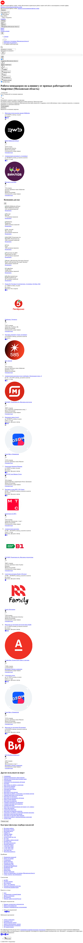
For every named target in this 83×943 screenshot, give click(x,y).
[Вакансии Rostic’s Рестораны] (43, 595)
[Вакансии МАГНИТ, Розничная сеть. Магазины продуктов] (43, 391)
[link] (3, 24)
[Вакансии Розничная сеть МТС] (43, 505)
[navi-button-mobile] (2, 33)
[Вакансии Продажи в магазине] (43, 171)
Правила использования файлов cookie (28, 8)
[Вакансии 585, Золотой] (43, 350)
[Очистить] (3, 53)
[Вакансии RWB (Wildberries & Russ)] (43, 130)
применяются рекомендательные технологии (32, 929)
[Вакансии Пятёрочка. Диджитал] (43, 305)
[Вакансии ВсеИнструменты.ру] (43, 744)
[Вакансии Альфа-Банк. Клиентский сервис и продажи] (43, 646)
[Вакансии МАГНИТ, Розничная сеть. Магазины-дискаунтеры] (43, 546)
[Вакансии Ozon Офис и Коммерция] (43, 439)
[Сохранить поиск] (2, 57)
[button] (2, 28)
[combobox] (8, 49)
